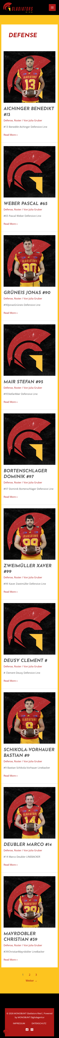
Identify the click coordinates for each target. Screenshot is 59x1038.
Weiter (31, 980)
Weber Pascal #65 (25, 204)
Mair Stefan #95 (23, 382)
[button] (6, 1032)
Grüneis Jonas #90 (27, 293)
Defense (8, 120)
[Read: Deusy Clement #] (29, 628)
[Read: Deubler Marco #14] (29, 812)
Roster (17, 120)
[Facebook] (27, 1029)
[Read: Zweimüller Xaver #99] (29, 533)
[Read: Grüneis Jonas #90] (29, 260)
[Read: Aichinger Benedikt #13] (29, 76)
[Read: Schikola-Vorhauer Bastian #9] (29, 717)
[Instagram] (31, 1029)
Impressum (19, 1023)
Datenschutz (39, 1023)
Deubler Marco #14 (28, 844)
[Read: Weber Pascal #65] (29, 171)
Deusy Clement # (25, 661)
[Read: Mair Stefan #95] (29, 349)
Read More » (11, 134)
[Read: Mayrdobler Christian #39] (29, 901)
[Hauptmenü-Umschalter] (52, 7)
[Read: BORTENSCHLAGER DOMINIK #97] (29, 438)
